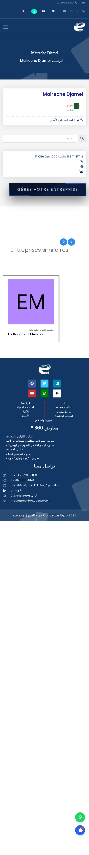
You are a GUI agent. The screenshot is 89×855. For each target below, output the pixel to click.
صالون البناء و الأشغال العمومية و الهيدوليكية (30, 445)
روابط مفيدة (64, 411)
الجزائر (70, 105)
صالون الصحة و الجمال (18, 454)
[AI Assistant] (80, 830)
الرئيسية (57, 60)
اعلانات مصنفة (64, 407)
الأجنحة (25, 416)
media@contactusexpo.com (30, 501)
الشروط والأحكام (44, 420)
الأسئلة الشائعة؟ (64, 416)
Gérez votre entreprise (47, 189)
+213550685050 (66, 2)
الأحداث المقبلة (25, 407)
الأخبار (25, 411)
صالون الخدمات (14, 449)
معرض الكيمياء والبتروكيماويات (22, 458)
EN (43, 11)
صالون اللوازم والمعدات (19, 436)
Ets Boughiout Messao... (26, 334)
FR (53, 11)
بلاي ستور (16, 490)
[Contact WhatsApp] (80, 817)
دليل (64, 403)
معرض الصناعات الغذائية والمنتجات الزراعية (30, 440)
